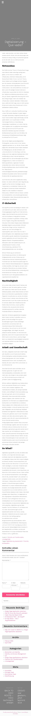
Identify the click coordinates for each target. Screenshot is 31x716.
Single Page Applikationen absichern (16, 657)
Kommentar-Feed (10, 674)
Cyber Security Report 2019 (13, 615)
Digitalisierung (10, 541)
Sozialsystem (5, 543)
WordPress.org (9, 676)
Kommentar (6, 560)
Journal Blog (24, 712)
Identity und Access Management (15, 654)
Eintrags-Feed (9, 672)
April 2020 (8, 642)
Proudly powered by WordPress (10, 712)
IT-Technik (25, 541)
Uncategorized (6, 539)
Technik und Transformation (16, 537)
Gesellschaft (18, 541)
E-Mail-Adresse (14, 584)
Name (4, 583)
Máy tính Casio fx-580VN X (13, 629)
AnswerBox (15, 713)
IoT (6, 655)
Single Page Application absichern (15, 611)
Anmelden (8, 670)
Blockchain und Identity (12, 652)
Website (22, 583)
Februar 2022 (9, 641)
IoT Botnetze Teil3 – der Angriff (14, 616)
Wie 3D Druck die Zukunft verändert (16, 613)
